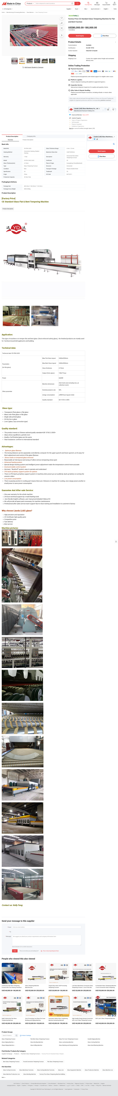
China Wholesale (52, 1083)
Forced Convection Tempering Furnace (33, 1061)
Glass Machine (30, 12)
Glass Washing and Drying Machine (68, 1045)
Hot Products (17, 1083)
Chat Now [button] (106, 36)
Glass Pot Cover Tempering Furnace (68, 1039)
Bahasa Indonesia (107, 1085)
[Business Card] (114, 144)
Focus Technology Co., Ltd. (47, 1089)
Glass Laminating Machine (66, 1042)
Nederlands (62, 1085)
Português (30, 1085)
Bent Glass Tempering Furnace (11, 1061)
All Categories (7, 9)
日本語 (77, 1085)
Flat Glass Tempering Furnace (55, 1061)
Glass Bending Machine (29, 1074)
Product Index (89, 1083)
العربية (68, 1085)
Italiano (50, 1085)
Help (85, 9)
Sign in (114, 4)
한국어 (73, 1085)
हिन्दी (82, 1085)
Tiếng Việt (98, 1085)
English (18, 1085)
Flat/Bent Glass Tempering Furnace (39, 1039)
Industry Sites (70, 1083)
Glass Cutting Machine (94, 1042)
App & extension (95, 9)
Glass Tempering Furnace (41, 12)
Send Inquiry (80, 36)
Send (14, 951)
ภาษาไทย (87, 1085)
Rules (115, 9)
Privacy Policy (84, 1089)
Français (36, 1085)
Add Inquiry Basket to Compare (34, 67)
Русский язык (43, 1085)
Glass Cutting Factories (9, 1070)
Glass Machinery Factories (26, 1070)
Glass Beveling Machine (36, 1042)
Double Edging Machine (94, 1039)
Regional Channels (79, 1083)
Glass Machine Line (107, 1070)
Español (24, 1085)
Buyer (76, 9)
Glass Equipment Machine (74, 1070)
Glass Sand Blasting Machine (95, 1045)
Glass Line (61, 1070)
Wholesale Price (61, 1083)
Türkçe (92, 1085)
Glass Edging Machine (8, 1042)
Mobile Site (96, 1083)
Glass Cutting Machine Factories (45, 1070)
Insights (103, 1083)
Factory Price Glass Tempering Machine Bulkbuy (52, 1074)
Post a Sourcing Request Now (50, 951)
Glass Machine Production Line (11, 1074)
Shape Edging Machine (8, 1045)
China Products (25, 1083)
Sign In (71, 128)
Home (3, 12)
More (3, 1077)
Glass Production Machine (92, 1070)
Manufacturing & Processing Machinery (15, 12)
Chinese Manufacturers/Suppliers (38, 1083)
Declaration (77, 1089)
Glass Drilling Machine (36, 1045)
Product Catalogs (26, 1035)
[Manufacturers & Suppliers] (11, 3)
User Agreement (68, 1089)
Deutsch (56, 1085)
